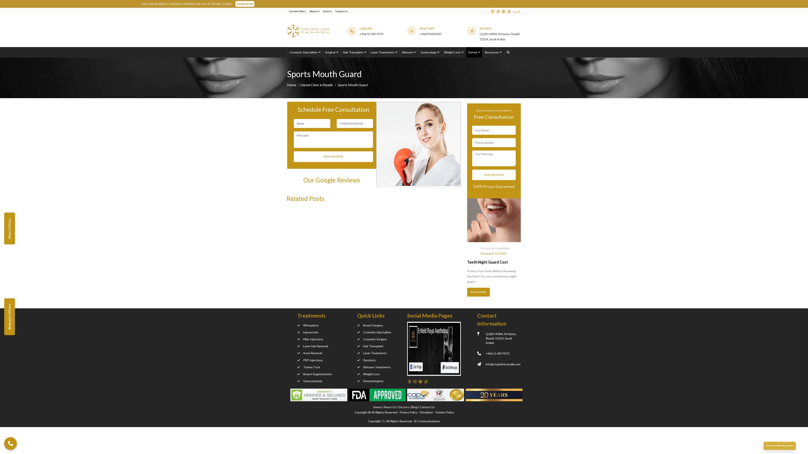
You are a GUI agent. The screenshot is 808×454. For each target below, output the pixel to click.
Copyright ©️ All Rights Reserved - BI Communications (404, 421)
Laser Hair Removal (315, 346)
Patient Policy (445, 412)
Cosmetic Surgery (375, 339)
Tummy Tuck (311, 367)
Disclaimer (426, 412)
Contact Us (341, 11)
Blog (414, 407)
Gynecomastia (312, 381)
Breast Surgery (373, 325)
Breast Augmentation (317, 374)
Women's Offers (9, 317)
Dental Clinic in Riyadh (316, 85)
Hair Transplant (373, 346)
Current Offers (297, 11)
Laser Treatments (375, 353)
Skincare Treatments (377, 367)
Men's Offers (9, 228)
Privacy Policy (408, 412)
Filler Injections (313, 339)
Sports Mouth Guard (353, 85)
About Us (314, 11)
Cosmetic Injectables (377, 332)
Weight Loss (371, 374)
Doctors (327, 11)
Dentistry (369, 360)
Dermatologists (373, 381)
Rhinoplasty (311, 325)
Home (291, 85)
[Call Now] (10, 443)
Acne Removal (312, 353)
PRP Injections (313, 360)
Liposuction (311, 332)
